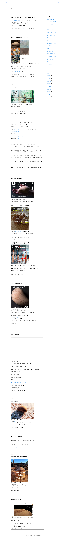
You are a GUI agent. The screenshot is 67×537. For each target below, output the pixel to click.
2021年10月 (49, 94)
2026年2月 (49, 75)
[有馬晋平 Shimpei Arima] (6, 2)
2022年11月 (49, 88)
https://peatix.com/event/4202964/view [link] (18, 382)
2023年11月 (49, 86)
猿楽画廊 (15, 421)
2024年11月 (49, 81)
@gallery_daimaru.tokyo (16, 131)
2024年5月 (49, 84)
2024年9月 (49, 83)
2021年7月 (49, 96)
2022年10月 (49, 89)
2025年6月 (49, 78)
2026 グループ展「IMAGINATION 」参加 (51, 26)
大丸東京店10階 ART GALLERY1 (20, 129)
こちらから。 (18, 138)
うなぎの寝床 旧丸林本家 (18, 317)
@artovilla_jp (20, 136)
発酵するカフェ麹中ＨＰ (21, 239)
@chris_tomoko (14, 165)
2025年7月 (49, 76)
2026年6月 (49, 73)
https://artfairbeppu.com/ (16, 447)
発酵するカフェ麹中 (18, 231)
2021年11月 (49, 92)
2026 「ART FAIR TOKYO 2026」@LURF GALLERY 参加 (51, 21)
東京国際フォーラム (17, 26)
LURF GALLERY (26, 28)
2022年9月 (49, 91)
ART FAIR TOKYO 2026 (16, 20)
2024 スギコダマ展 (51, 42)
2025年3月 (49, 80)
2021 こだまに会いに (51, 66)
